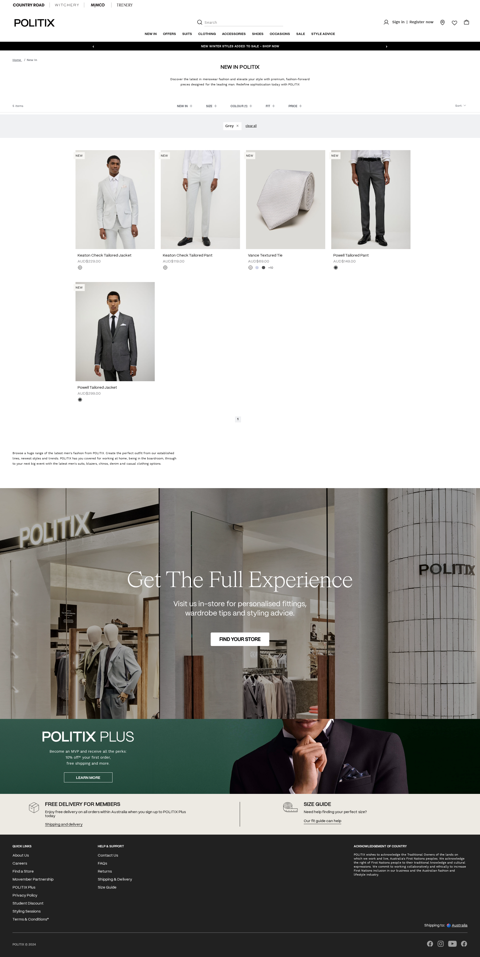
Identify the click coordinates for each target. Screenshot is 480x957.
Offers (169, 34)
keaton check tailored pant (188, 255)
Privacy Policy (24, 895)
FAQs (102, 863)
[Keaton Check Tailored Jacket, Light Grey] (80, 268)
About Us (20, 855)
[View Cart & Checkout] (467, 23)
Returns (105, 871)
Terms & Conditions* (30, 919)
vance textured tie (265, 255)
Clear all (251, 126)
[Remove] (237, 126)
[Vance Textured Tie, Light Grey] (250, 268)
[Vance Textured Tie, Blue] (257, 268)
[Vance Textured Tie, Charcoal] (263, 268)
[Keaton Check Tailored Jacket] (115, 199)
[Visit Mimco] (97, 4)
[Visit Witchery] (67, 4)
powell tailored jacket (97, 387)
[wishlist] (452, 23)
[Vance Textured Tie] (285, 199)
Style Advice (323, 34)
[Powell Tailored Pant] (370, 199)
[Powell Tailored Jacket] (115, 331)
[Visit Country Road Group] (29, 4)
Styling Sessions (26, 911)
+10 (270, 268)
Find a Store (23, 871)
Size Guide (107, 887)
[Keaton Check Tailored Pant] (200, 199)
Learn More (88, 778)
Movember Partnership (33, 879)
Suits (187, 34)
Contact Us (108, 855)
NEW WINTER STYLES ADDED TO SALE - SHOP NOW (240, 46)
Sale (300, 34)
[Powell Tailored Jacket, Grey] (80, 400)
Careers (19, 863)
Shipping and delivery (63, 824)
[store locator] (440, 22)
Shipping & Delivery (115, 879)
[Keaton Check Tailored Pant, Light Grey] (165, 268)
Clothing (207, 34)
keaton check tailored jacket (105, 255)
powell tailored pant (351, 255)
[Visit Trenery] (125, 4)
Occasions (280, 34)
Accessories (234, 34)
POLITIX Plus (23, 887)
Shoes (258, 34)
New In (151, 34)
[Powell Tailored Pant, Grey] (335, 268)
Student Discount (28, 903)
